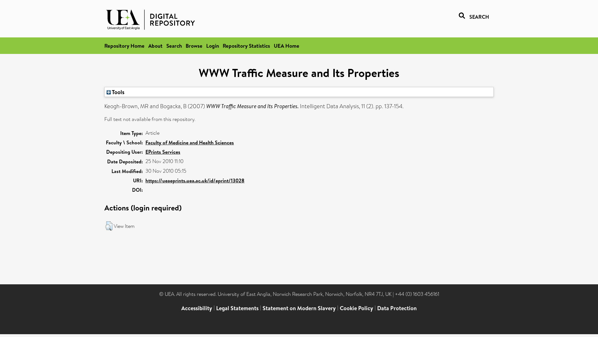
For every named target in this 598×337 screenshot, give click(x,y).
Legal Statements (237, 308)
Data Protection (397, 308)
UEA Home (286, 45)
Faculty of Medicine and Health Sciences (189, 142)
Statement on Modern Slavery (299, 308)
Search (174, 45)
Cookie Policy (356, 308)
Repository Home (124, 45)
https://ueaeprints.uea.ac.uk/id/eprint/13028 (194, 180)
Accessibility (196, 308)
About (155, 45)
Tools (118, 92)
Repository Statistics (246, 45)
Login (212, 45)
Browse (194, 45)
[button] (108, 226)
